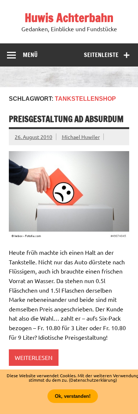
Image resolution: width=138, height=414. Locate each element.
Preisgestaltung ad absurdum (66, 119)
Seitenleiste (101, 55)
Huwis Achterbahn (69, 17)
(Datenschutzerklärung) (93, 380)
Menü (30, 55)
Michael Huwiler (81, 136)
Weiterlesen (34, 357)
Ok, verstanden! (73, 396)
